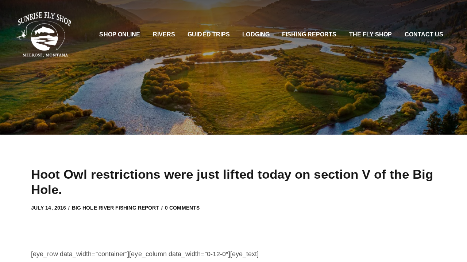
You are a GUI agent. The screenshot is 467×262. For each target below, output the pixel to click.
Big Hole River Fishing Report (115, 208)
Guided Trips (209, 34)
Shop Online (119, 34)
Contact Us (424, 34)
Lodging (256, 34)
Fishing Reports (309, 34)
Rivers (164, 34)
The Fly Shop (370, 34)
